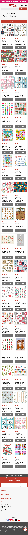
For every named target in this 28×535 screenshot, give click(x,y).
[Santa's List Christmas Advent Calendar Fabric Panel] (7, 168)
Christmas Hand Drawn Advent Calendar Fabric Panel (20, 121)
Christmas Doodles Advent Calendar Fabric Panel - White (20, 43)
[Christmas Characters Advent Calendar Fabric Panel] (7, 430)
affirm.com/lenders (12, 527)
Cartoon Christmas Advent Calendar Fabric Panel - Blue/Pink (19, 463)
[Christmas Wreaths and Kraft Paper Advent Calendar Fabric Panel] (7, 272)
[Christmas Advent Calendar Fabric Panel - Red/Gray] (20, 325)
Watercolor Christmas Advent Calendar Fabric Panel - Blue (20, 95)
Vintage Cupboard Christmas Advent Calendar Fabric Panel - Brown (20, 227)
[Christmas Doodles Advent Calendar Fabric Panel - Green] (7, 403)
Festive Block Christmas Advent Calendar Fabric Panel (20, 69)
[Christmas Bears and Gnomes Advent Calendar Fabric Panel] (7, 325)
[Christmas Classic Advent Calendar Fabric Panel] (20, 403)
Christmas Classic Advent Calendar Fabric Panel (19, 410)
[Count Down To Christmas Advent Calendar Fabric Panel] (7, 37)
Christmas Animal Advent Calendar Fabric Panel (6, 462)
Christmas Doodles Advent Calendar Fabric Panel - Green (7, 410)
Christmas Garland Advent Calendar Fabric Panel (19, 384)
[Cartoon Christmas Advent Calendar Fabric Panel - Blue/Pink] (20, 456)
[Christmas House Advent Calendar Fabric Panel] (20, 351)
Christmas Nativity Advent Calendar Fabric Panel (19, 200)
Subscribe (24, 485)
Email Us (3, 509)
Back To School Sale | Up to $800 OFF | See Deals (14, 1)
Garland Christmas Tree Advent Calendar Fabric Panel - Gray (20, 253)
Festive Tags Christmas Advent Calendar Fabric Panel (7, 200)
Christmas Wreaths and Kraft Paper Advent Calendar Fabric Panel (6, 279)
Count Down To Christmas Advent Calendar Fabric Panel (7, 43)
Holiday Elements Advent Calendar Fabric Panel (19, 279)
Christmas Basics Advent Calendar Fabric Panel (6, 69)
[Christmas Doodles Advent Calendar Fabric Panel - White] (20, 37)
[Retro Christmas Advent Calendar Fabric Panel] (7, 246)
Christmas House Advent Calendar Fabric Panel (19, 357)
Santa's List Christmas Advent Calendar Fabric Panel (7, 174)
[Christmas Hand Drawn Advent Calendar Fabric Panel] (20, 115)
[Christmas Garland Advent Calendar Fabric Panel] (20, 377)
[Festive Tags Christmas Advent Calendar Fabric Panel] (7, 194)
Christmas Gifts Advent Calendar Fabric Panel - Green (7, 384)
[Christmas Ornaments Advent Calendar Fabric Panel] (7, 115)
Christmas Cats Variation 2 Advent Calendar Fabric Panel (20, 436)
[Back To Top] (26, 533)
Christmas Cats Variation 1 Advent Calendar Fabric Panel (7, 95)
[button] (1, 5)
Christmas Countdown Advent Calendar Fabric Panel (20, 305)
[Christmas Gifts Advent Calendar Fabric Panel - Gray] (7, 299)
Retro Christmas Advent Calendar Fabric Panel (6, 253)
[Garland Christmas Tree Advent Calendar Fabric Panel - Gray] (20, 246)
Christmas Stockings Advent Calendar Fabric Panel (7, 357)
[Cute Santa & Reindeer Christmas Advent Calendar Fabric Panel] (7, 141)
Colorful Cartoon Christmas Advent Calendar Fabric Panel (20, 148)
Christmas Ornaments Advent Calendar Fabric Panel (7, 121)
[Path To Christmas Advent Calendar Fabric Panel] (20, 168)
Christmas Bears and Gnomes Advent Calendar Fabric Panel (7, 331)
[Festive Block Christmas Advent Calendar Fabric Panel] (20, 63)
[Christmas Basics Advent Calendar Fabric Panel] (7, 63)
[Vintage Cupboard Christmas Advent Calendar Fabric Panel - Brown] (20, 220)
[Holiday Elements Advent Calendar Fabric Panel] (20, 272)
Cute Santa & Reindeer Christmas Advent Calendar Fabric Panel (7, 148)
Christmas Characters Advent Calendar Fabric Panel (7, 436)
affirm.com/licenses (20, 530)
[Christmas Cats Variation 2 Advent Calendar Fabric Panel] (20, 430)
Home (4, 13)
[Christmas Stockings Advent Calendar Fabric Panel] (7, 351)
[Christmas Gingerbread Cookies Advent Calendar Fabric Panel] (7, 220)
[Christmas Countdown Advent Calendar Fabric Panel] (20, 299)
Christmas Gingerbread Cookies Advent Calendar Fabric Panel (7, 227)
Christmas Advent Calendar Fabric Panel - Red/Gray (20, 331)
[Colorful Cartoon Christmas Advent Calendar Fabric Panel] (20, 141)
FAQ (2, 511)
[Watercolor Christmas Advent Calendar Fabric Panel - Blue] (20, 89)
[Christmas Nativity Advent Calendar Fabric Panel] (20, 194)
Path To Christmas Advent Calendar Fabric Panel (19, 174)
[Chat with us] (22, 5)
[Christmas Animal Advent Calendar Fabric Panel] (7, 456)
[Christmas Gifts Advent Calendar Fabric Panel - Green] (7, 377)
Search (23, 8)
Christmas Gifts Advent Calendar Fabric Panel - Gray (6, 305)
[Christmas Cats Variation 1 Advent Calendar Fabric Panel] (7, 89)
